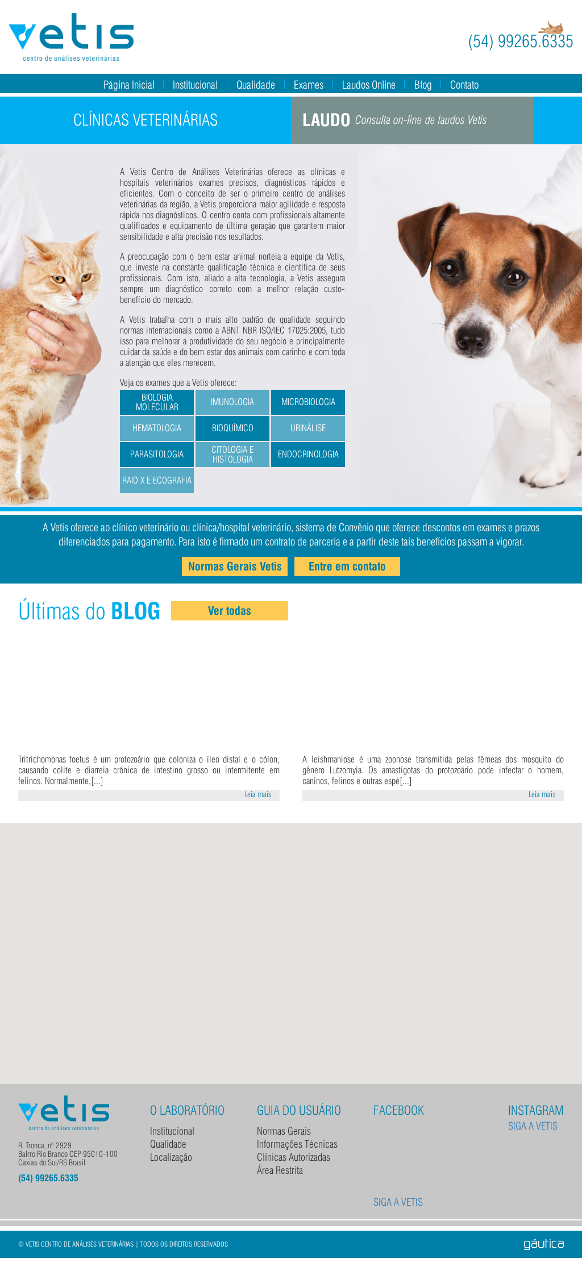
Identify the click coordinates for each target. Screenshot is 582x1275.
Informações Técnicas (297, 1144)
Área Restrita (280, 1170)
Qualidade (255, 84)
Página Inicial (129, 84)
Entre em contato (347, 566)
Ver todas (229, 611)
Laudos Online (369, 84)
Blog (423, 84)
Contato (464, 84)
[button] (291, 946)
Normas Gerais (284, 1131)
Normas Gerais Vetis (235, 566)
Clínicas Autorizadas (293, 1157)
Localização (171, 1157)
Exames (308, 84)
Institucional (195, 84)
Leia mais (258, 794)
